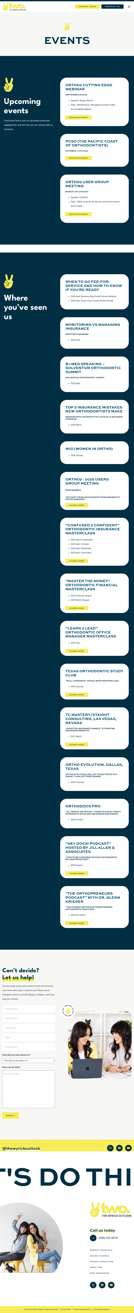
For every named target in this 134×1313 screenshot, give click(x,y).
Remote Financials (101, 1250)
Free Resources (99, 1273)
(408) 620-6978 (108, 1237)
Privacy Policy (66, 1309)
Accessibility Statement (101, 1309)
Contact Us (112, 6)
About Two (96, 1267)
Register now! (78, 117)
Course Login (87, 6)
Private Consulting (101, 1261)
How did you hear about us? (16, 1055)
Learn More (76, 505)
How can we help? (11, 1067)
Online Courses (99, 1256)
